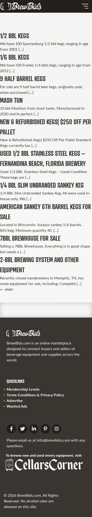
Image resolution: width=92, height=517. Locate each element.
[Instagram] (56, 429)
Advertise (15, 400)
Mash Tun (11, 100)
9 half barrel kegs (23, 78)
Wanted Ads (17, 406)
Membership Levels (23, 389)
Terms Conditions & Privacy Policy (35, 394)
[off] (85, 6)
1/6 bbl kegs (14, 57)
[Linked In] (34, 429)
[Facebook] (11, 429)
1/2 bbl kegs (14, 35)
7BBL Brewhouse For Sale (30, 238)
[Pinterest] (45, 429)
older (6, 289)
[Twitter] (22, 429)
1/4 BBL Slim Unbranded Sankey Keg (42, 185)
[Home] (23, 6)
